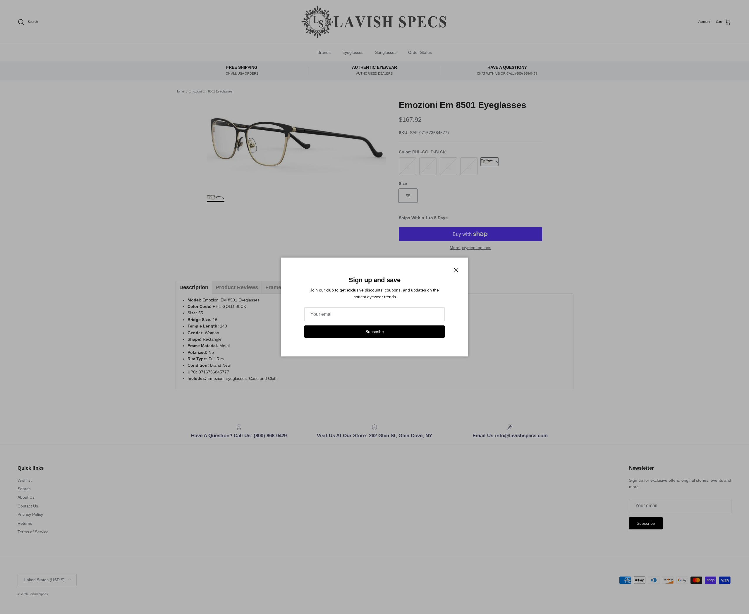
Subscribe (374, 331)
